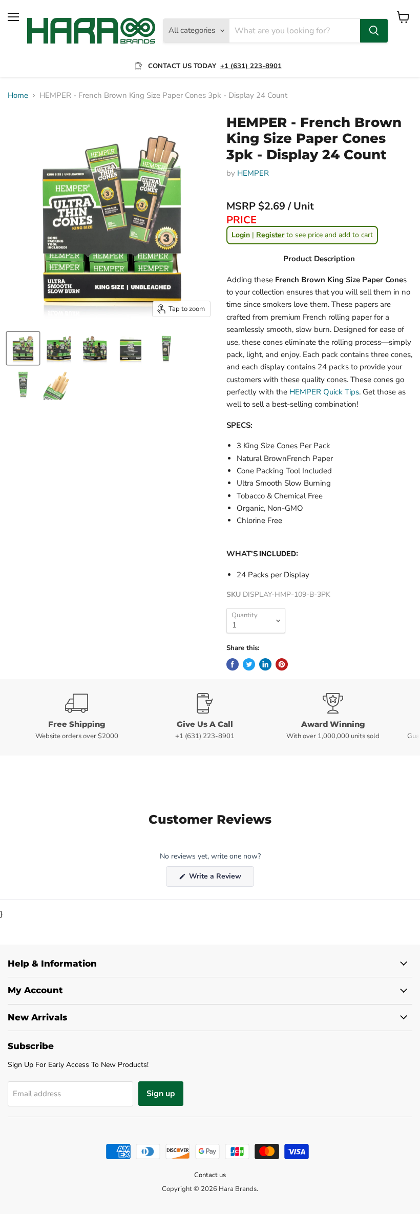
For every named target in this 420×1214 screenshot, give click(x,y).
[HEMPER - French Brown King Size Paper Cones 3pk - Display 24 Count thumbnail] (23, 348)
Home (18, 95)
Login (241, 235)
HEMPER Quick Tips (323, 392)
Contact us (210, 1175)
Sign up (160, 1093)
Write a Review (220, 879)
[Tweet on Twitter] (249, 664)
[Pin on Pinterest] (282, 664)
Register (270, 235)
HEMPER (253, 173)
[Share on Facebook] (232, 664)
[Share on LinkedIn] (265, 664)
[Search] (374, 31)
